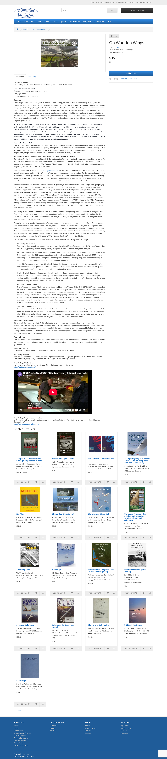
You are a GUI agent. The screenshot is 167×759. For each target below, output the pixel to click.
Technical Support (20, 736)
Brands (87, 726)
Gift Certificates (90, 728)
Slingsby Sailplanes (25, 625)
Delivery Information (21, 745)
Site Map (53, 731)
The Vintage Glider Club (48, 170)
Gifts (39, 22)
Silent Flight (21, 680)
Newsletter (125, 733)
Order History (126, 728)
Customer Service (20, 740)
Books (47, 22)
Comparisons (99, 22)
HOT (19, 22)
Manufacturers (75, 22)
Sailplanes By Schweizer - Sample (63, 626)
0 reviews (124, 79)
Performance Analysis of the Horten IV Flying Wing (101, 570)
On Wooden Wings (39, 29)
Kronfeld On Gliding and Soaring (135, 570)
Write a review (133, 79)
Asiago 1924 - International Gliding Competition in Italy (29, 459)
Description (20, 77)
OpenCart (25, 754)
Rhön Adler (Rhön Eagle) (63, 514)
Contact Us (53, 726)
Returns (52, 728)
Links (109, 22)
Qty (110, 62)
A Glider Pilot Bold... (133, 625)
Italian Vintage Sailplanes (63, 458)
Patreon (16, 728)
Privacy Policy (18, 743)
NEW (26, 22)
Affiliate (88, 731)
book (20, 710)
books (116, 47)
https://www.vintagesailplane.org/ (26, 424)
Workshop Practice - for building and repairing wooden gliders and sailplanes (135, 517)
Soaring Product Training (22, 733)
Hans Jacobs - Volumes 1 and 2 (101, 459)
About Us (17, 726)
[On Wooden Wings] (60, 53)
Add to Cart (131, 73)
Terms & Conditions (21, 738)
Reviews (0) (32, 77)
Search (25, 29)
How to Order (18, 731)
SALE (32, 22)
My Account (125, 726)
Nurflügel (20, 514)
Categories (87, 22)
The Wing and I (23, 569)
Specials (88, 733)
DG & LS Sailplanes (59, 22)
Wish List (124, 731)
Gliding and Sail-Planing (98, 625)
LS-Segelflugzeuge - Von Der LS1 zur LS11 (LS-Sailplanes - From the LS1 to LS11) (137, 460)
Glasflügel (56, 569)
